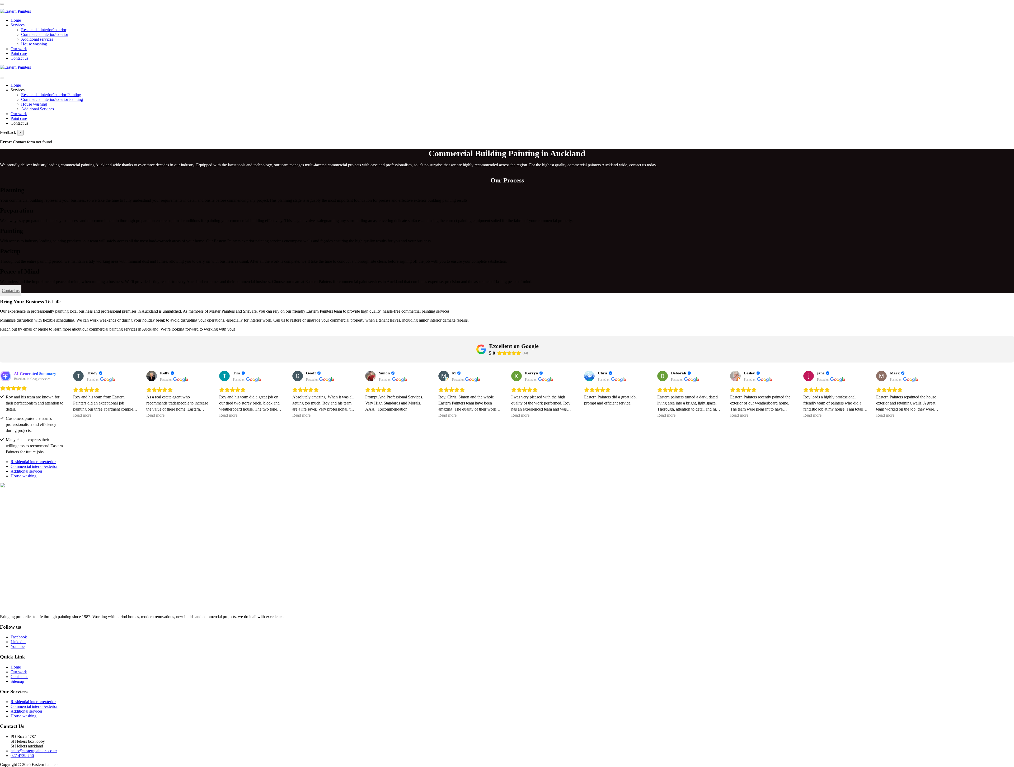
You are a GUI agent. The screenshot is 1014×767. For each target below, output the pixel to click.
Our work (19, 48)
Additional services (37, 39)
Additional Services (37, 109)
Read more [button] (82, 415)
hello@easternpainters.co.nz (34, 751)
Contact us (19, 58)
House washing (34, 44)
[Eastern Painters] (15, 11)
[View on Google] (78, 376)
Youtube (18, 646)
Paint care (19, 53)
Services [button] (18, 90)
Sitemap (17, 681)
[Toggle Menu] (2, 77)
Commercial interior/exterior (44, 34)
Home (16, 20)
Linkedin (18, 641)
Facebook (19, 637)
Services (18, 25)
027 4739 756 (22, 755)
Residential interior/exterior (43, 29)
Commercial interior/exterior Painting (52, 99)
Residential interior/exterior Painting (51, 94)
